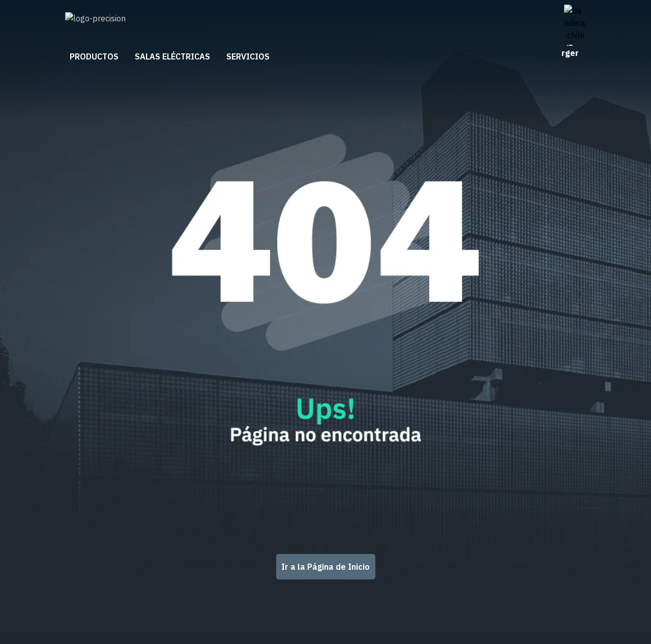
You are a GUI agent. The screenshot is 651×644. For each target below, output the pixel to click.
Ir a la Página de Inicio (325, 567)
